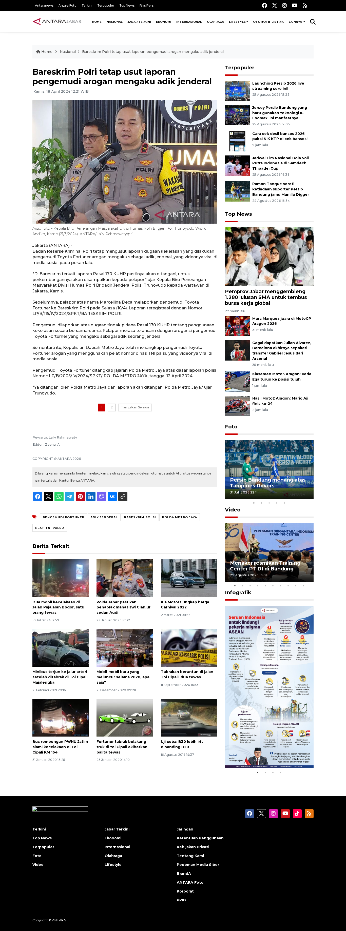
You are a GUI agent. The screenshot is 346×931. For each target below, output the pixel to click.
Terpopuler (105, 5)
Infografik (238, 592)
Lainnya (296, 22)
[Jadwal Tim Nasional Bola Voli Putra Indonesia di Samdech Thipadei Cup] (237, 165)
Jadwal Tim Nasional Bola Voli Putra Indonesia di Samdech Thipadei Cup (280, 163)
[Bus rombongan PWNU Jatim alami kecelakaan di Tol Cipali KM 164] (60, 717)
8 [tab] (288, 585)
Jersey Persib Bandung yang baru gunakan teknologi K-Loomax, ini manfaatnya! (279, 113)
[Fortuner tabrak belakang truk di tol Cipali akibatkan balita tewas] (125, 717)
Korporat (185, 891)
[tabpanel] (269, 469)
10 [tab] (303, 585)
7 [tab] (280, 585)
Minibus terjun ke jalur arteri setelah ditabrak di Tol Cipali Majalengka (59, 677)
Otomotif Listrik (268, 22)
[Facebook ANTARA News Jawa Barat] (264, 5)
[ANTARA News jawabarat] (57, 22)
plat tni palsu (49, 528)
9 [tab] (295, 585)
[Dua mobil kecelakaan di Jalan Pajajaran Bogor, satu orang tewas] (60, 577)
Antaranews (44, 5)
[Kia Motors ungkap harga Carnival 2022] (189, 577)
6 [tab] (273, 585)
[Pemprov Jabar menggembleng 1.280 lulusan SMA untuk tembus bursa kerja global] (269, 256)
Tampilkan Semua (135, 407)
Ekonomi (163, 22)
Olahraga (215, 22)
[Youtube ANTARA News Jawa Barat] (295, 5)
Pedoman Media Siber (198, 864)
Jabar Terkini (139, 22)
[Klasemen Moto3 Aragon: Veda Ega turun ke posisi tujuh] (237, 381)
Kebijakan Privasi (193, 847)
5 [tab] (284, 502)
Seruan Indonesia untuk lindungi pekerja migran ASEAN (260, 749)
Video (233, 510)
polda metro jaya (179, 517)
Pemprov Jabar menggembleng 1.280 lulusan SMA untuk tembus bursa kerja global (266, 297)
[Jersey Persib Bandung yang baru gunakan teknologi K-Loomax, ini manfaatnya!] (237, 114)
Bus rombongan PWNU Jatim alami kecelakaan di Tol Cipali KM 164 (60, 747)
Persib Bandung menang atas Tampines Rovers (268, 483)
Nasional (115, 22)
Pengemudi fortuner (63, 517)
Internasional (189, 22)
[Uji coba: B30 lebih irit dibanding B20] (189, 717)
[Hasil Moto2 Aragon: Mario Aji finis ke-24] (237, 405)
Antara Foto (67, 5)
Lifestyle (237, 22)
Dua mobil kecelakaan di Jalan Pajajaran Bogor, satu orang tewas (58, 607)
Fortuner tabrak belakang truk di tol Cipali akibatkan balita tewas (122, 747)
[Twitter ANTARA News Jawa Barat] (274, 5)
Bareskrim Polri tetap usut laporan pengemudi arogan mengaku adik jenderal (153, 51)
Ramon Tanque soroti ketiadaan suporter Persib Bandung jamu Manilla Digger (280, 189)
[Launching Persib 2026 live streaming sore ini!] (237, 90)
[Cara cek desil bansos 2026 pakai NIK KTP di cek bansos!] (237, 140)
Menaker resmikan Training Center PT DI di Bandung (265, 566)
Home (97, 22)
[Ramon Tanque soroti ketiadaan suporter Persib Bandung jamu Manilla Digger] (237, 191)
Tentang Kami (190, 856)
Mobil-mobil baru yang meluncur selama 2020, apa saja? (123, 677)
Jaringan (185, 829)
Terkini (87, 5)
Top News (126, 5)
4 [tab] (276, 502)
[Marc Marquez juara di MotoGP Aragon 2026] (237, 325)
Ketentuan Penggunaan (200, 838)
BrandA (184, 873)
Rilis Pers (146, 5)
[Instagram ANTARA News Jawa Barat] (284, 5)
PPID (181, 900)
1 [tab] (254, 502)
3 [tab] (269, 502)
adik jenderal (104, 517)
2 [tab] (261, 502)
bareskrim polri (140, 517)
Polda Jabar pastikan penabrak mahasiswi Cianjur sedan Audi (123, 607)
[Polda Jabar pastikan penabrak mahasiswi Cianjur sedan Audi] (125, 577)
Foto (231, 427)
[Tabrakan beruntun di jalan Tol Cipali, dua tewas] (189, 647)
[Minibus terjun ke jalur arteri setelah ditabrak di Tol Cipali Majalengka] (60, 647)
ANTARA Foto (190, 882)
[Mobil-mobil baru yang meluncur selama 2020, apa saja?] (125, 647)
